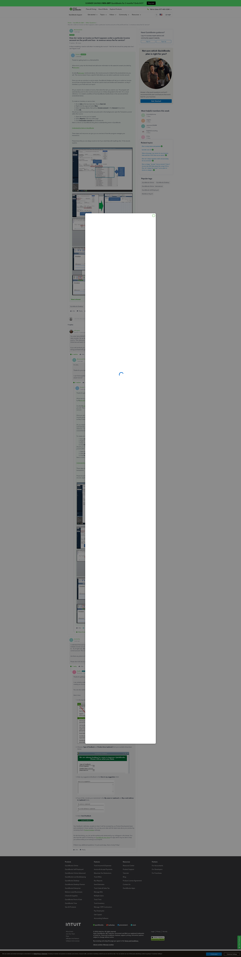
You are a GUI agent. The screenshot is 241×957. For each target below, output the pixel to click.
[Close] (153, 215)
